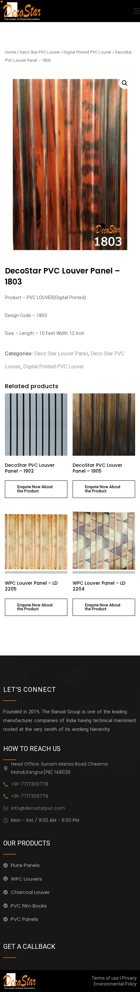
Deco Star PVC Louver (40, 52)
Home (10, 52)
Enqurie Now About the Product (35, 488)
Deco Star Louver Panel (61, 353)
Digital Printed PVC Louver (87, 52)
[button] (125, 83)
